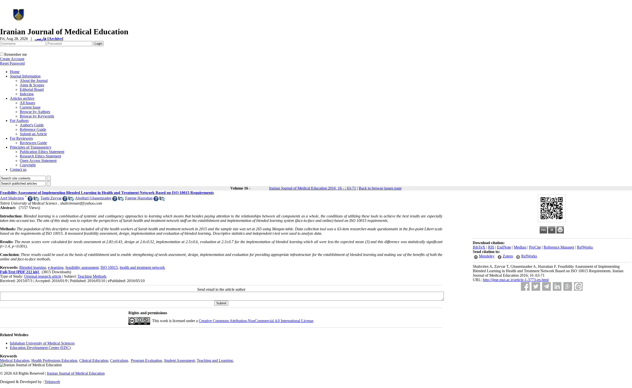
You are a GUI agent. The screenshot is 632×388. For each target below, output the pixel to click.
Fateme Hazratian (139, 198)
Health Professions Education (54, 360)
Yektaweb (52, 382)
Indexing (27, 94)
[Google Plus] (567, 286)
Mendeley (486, 256)
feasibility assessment (82, 267)
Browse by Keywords (37, 116)
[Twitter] (536, 286)
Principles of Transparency (30, 147)
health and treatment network (142, 267)
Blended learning (32, 267)
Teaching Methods (92, 276)
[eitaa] (578, 286)
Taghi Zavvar (50, 198)
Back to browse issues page (380, 188)
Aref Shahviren (12, 198)
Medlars (520, 247)
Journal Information (25, 76)
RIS (491, 247)
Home (15, 72)
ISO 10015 (109, 267)
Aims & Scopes (32, 85)
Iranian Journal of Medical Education (76, 373)
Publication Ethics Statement (42, 152)
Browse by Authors (35, 112)
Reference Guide (33, 129)
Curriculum (119, 360)
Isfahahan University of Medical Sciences (42, 343)
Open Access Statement (38, 160)
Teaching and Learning (215, 360)
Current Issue (30, 107)
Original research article (42, 276)
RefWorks (585, 247)
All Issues (27, 103)
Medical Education (14, 360)
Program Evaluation (146, 360)
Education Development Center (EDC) (40, 348)
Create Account (12, 59)
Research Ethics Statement (40, 156)
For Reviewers (21, 138)
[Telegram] (546, 286)
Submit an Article (33, 134)
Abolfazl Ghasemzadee (93, 198)
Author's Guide (32, 125)
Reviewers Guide (33, 143)
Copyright (28, 165)
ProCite (535, 247)
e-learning (55, 267)
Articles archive (22, 98)
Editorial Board (32, 89)
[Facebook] (525, 286)
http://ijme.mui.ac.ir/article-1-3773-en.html (516, 280)
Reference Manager (559, 247)
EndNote (504, 247)
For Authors (19, 120)
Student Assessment (179, 360)
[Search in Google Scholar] (30, 200)
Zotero (508, 256)
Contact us (18, 169)
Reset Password (12, 63)
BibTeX (479, 247)
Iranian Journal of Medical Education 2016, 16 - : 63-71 (312, 188)
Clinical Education (93, 360)
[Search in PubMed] (36, 200)
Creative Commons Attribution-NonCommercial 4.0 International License (256, 321)
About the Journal (34, 80)
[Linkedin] (557, 286)
